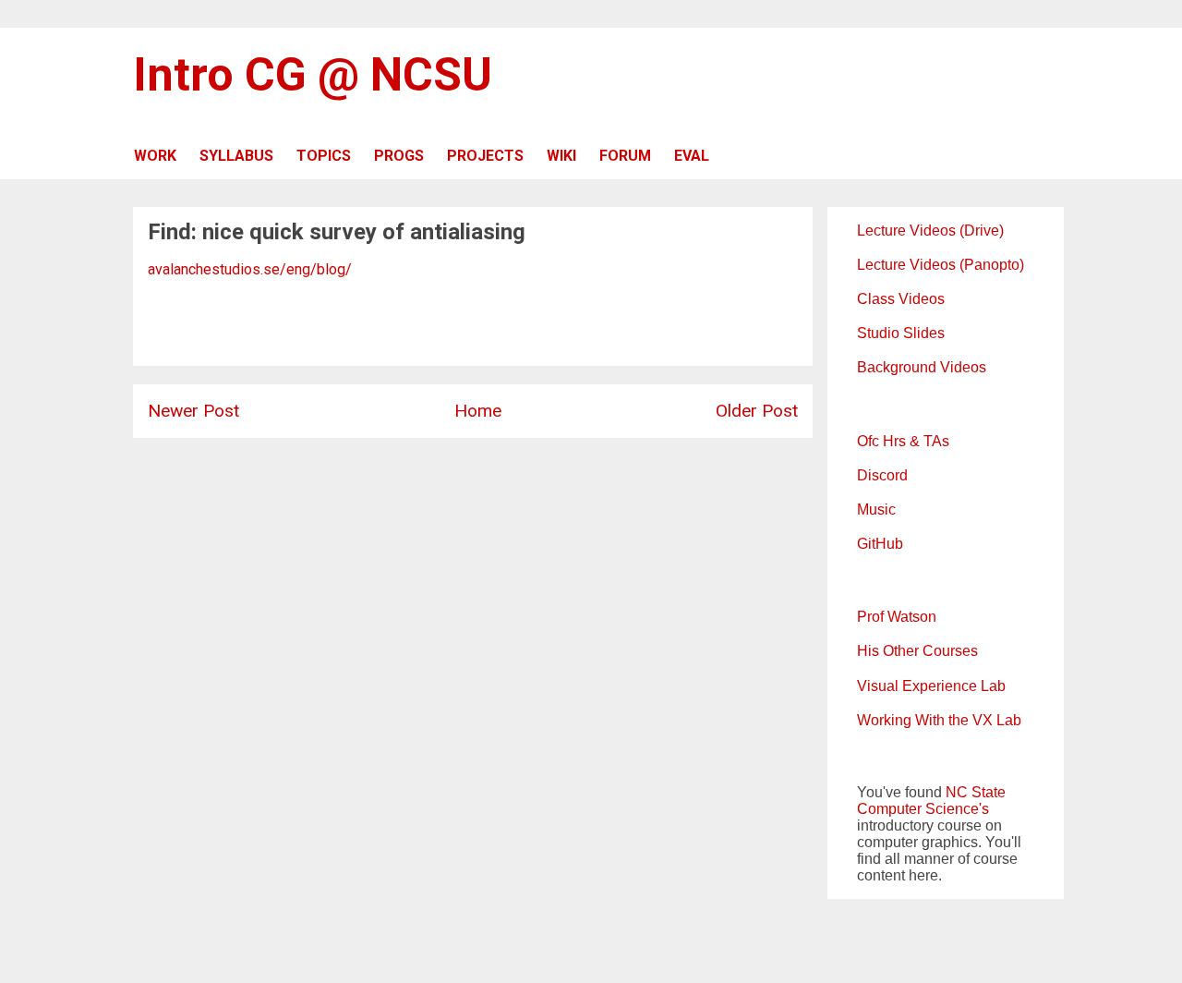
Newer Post (193, 410)
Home (477, 410)
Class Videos (901, 299)
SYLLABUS (236, 155)
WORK (155, 155)
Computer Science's (923, 809)
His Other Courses (917, 651)
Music (876, 509)
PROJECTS (485, 155)
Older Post (757, 410)
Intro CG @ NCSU (312, 75)
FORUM (625, 155)
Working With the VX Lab (939, 720)
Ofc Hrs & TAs (903, 441)
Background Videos (921, 367)
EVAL (691, 155)
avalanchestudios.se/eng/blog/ (250, 269)
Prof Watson (896, 617)
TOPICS (323, 155)
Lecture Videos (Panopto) (940, 265)
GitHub (880, 544)
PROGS (399, 155)
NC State (976, 792)
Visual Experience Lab (931, 686)
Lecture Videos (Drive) (930, 230)
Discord (882, 475)
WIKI (561, 155)
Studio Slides (901, 333)
